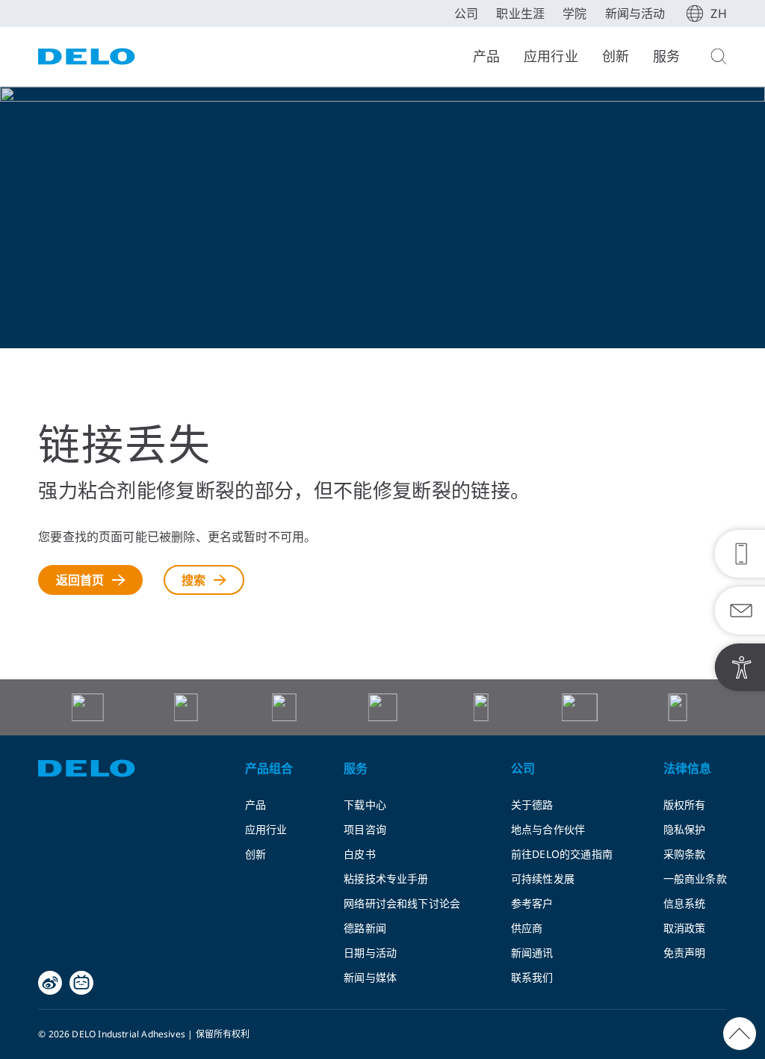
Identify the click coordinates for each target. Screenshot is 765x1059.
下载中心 (365, 804)
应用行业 (551, 56)
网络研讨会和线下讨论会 (402, 903)
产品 (486, 56)
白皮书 (360, 854)
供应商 (527, 928)
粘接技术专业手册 (386, 878)
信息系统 (684, 903)
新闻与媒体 (370, 977)
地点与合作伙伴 (548, 829)
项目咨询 (365, 829)
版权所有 (684, 804)
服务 (666, 56)
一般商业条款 (695, 878)
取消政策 (684, 928)
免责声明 (684, 952)
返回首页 (80, 580)
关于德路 (532, 804)
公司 (466, 13)
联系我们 (532, 977)
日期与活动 (370, 952)
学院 (574, 13)
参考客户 (532, 903)
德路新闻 (365, 928)
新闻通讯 (532, 952)
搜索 (193, 580)
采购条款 (684, 854)
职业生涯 (520, 13)
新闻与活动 (635, 13)
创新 (615, 56)
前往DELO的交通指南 (562, 854)
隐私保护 (684, 829)
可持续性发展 (542, 878)
